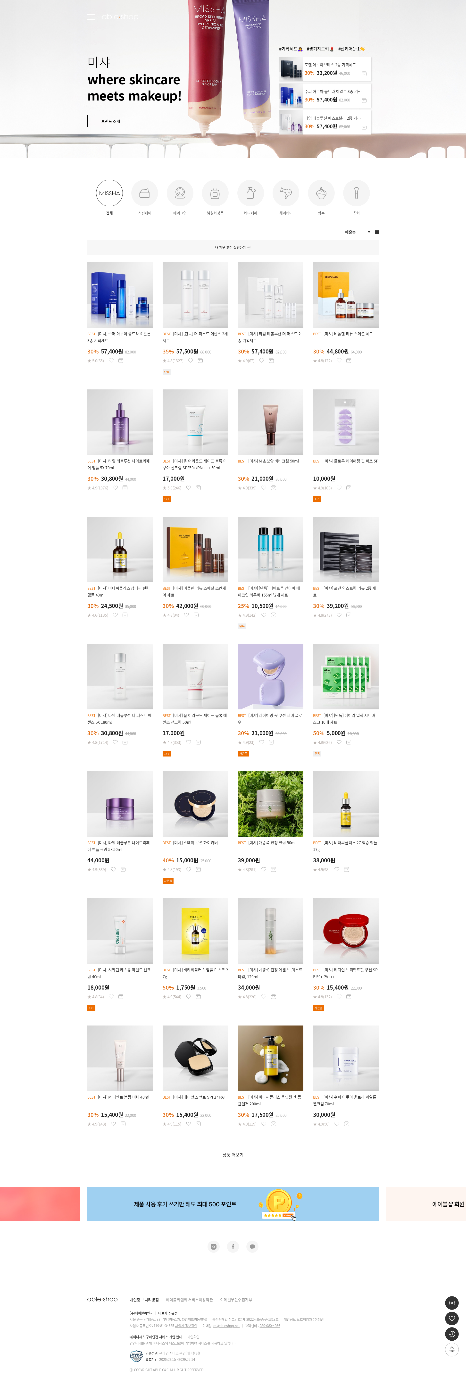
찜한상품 (111, 360)
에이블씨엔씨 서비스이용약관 (189, 1300)
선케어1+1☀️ (353, 48)
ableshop (120, 17)
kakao (252, 1247)
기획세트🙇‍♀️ (292, 48)
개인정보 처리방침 (144, 1300)
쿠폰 (452, 1303)
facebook (233, 1247)
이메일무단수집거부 (236, 1300)
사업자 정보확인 (186, 1325)
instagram (214, 1247)
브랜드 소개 (110, 121)
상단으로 (452, 1349)
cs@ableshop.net (226, 1325)
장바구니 (364, 73)
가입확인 (193, 1336)
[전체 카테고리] (91, 17)
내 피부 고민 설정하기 (230, 247)
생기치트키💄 (321, 48)
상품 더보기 (233, 1155)
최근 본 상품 (452, 1334)
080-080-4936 (270, 1325)
